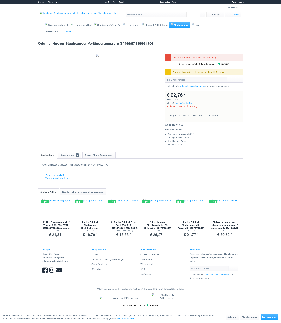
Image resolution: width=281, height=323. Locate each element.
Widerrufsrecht (147, 264)
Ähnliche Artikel (48, 191)
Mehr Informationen (126, 318)
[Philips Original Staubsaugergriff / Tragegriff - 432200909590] (191, 209)
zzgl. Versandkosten (184, 102)
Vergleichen (174, 115)
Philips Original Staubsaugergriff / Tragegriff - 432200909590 (191, 225)
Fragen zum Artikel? (54, 175)
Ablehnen (232, 316)
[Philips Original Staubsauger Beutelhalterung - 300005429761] (90, 209)
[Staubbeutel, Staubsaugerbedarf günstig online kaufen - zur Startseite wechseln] (78, 17)
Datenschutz (146, 259)
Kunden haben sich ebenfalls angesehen (82, 191)
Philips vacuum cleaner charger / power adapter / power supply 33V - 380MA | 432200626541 (224, 225)
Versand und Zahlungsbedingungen (108, 259)
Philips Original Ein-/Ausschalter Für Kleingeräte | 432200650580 (157, 225)
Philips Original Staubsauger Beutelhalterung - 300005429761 (90, 225)
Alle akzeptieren (250, 316)
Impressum (145, 273)
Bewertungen (69, 155)
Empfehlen (213, 115)
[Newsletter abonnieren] (233, 268)
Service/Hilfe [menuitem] (233, 7)
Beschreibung (47, 155)
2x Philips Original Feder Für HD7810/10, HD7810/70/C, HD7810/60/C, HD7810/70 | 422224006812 (124, 225)
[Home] (40, 25)
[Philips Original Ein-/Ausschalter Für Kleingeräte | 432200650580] (157, 209)
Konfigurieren (269, 316)
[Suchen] (184, 14)
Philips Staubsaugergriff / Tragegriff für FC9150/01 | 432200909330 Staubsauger (56, 225)
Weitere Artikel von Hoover (57, 178)
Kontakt (94, 254)
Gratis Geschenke (99, 264)
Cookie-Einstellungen (150, 254)
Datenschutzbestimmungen (192, 85)
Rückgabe (96, 269)
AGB (142, 269)
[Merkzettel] (202, 14)
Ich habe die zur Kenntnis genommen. (198, 85)
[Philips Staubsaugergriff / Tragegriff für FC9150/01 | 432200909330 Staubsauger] (56, 209)
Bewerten (197, 115)
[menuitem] (156, 14)
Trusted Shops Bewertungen (99, 155)
